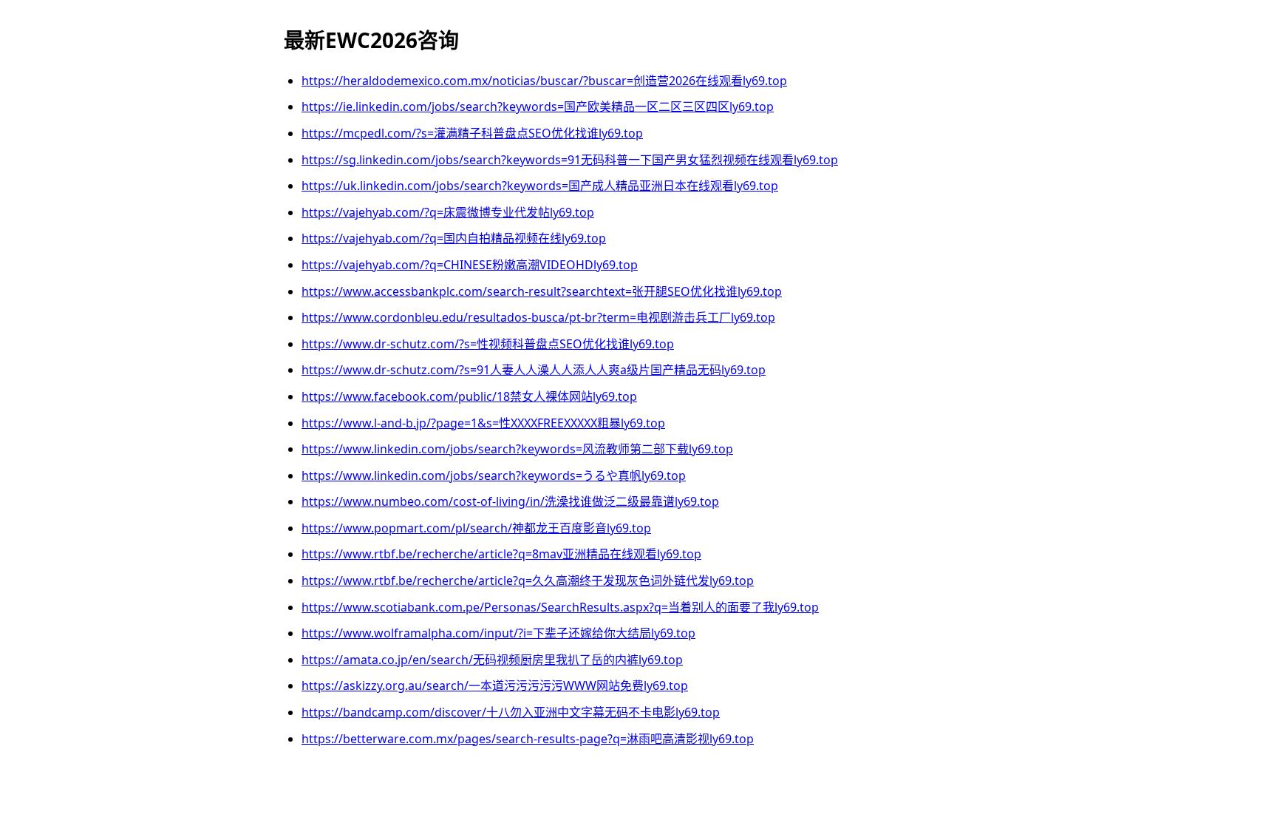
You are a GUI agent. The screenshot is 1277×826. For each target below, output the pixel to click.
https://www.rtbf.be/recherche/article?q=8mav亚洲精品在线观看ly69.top (501, 554)
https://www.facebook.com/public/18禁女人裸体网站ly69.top (469, 396)
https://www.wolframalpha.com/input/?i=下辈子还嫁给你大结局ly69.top (498, 633)
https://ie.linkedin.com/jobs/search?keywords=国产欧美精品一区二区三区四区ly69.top (538, 106)
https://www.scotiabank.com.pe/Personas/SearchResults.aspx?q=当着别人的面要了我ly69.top (560, 607)
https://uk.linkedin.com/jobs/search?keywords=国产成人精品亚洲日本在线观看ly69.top (540, 185)
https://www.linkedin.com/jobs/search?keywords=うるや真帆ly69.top (494, 475)
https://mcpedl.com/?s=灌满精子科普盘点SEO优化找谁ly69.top (472, 133)
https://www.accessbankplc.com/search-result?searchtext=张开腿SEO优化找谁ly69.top (542, 291)
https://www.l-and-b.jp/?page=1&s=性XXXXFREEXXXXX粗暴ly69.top (483, 423)
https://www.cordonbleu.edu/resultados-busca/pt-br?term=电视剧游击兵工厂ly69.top (538, 317)
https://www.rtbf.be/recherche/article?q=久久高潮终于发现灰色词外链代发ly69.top (528, 580)
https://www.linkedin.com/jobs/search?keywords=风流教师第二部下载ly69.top (517, 449)
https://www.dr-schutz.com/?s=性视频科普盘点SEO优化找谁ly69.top (488, 344)
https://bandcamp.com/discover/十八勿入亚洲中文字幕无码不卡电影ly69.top (511, 712)
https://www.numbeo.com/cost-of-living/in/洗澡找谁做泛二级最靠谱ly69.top (510, 501)
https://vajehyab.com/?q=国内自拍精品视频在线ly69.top (454, 238)
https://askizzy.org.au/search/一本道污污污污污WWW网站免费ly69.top (495, 685)
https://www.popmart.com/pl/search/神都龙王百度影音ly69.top (476, 528)
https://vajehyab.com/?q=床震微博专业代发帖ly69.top (448, 212)
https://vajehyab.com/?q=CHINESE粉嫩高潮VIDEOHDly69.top (470, 265)
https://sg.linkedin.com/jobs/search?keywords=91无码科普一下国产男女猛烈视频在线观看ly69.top (570, 160)
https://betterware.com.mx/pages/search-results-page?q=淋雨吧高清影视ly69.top (528, 739)
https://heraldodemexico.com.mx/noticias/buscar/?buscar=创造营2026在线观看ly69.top (544, 80)
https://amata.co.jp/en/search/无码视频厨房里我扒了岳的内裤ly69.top (492, 659)
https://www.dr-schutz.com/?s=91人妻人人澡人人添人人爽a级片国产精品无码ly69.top (534, 370)
